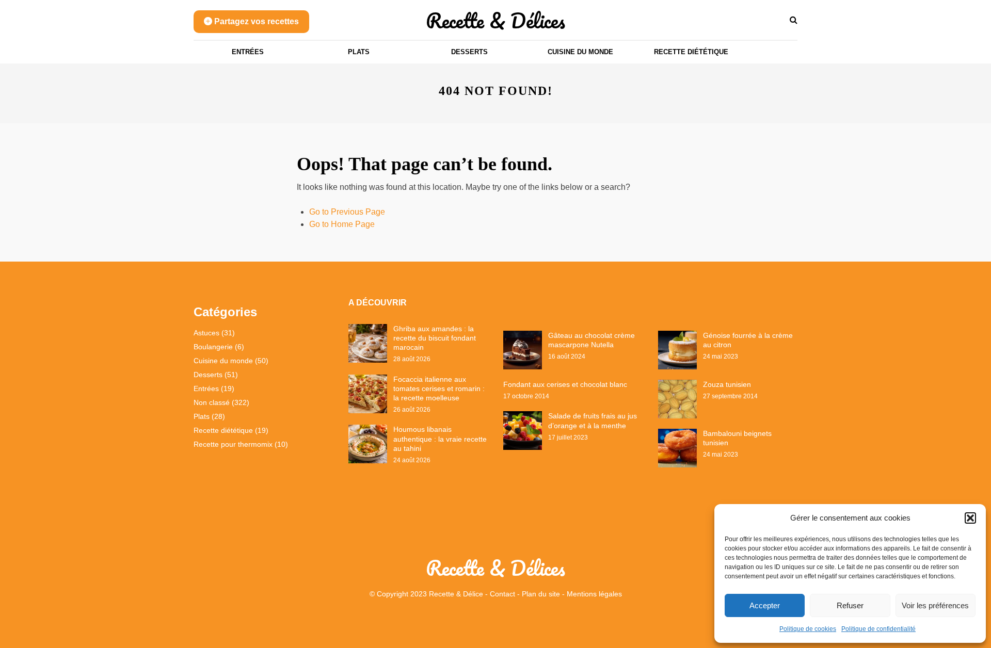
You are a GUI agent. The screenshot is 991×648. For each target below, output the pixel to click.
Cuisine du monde (580, 52)
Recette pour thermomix (233, 444)
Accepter (764, 605)
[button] (970, 518)
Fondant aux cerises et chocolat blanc (565, 384)
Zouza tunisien (727, 384)
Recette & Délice (456, 594)
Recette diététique (691, 52)
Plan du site (541, 594)
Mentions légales (594, 594)
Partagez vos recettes (255, 21)
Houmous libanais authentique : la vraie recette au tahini (440, 438)
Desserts (469, 52)
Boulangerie (213, 347)
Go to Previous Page (347, 211)
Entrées (248, 52)
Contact (502, 594)
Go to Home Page (342, 224)
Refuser (850, 605)
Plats (359, 52)
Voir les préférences (935, 605)
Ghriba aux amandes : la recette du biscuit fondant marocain (434, 338)
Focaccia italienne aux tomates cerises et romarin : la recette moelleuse (439, 388)
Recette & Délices (495, 20)
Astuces (206, 333)
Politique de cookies (807, 629)
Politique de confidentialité (878, 629)
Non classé (212, 402)
